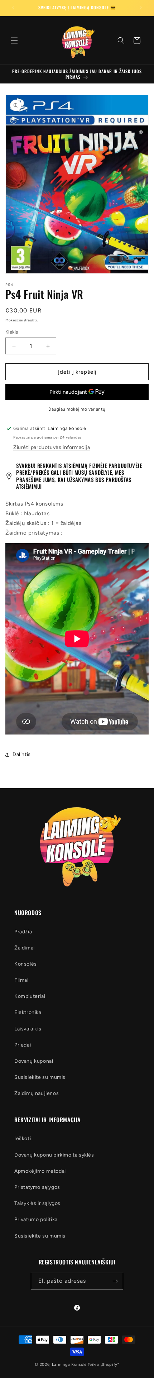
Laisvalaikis (27, 1029)
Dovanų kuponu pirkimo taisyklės (54, 1155)
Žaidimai (24, 948)
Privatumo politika (36, 1219)
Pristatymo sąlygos (37, 1187)
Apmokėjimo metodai (40, 1171)
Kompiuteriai (29, 996)
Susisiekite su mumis (40, 1077)
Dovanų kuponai (33, 1061)
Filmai (21, 980)
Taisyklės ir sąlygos (37, 1203)
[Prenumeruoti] (115, 1281)
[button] (14, 40)
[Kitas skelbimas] (141, 8)
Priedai (22, 1045)
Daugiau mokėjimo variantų (77, 409)
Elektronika (28, 1012)
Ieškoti (22, 1138)
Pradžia (23, 932)
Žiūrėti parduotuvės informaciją (51, 447)
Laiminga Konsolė (69, 1364)
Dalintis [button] (22, 754)
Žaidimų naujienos (36, 1093)
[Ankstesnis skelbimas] (13, 8)
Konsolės (25, 964)
